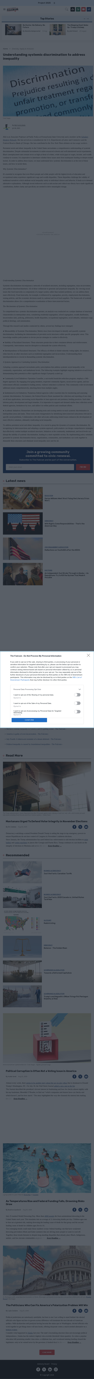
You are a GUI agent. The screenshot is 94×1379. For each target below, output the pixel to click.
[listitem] (47, 689)
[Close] (89, 656)
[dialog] (47, 689)
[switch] (77, 694)
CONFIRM (29, 720)
